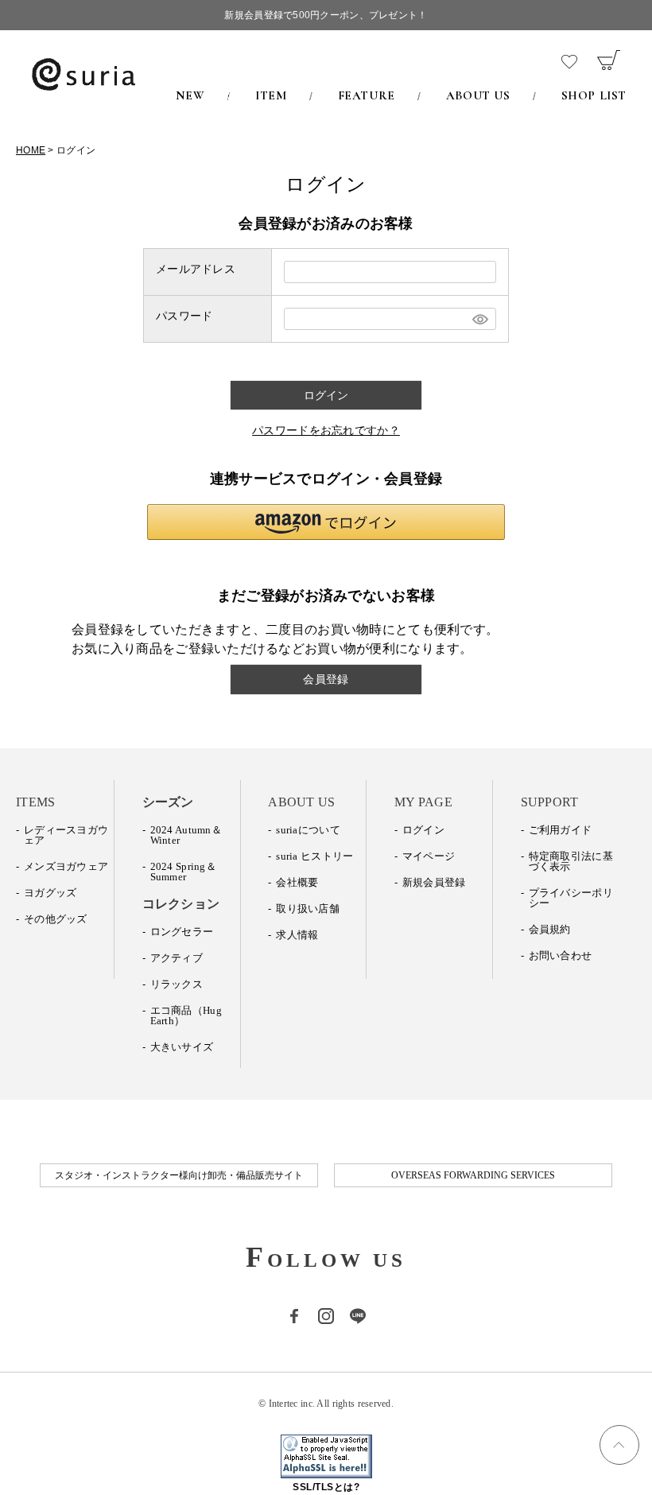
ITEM (270, 95)
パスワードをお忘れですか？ (326, 430)
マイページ (428, 856)
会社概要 (297, 882)
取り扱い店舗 (308, 908)
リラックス (176, 984)
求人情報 (297, 935)
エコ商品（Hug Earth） (186, 1015)
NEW (190, 95)
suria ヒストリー (314, 856)
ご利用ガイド (560, 830)
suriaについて (308, 830)
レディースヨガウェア (66, 835)
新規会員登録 (434, 882)
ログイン (423, 830)
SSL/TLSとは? (326, 1487)
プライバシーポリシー (571, 897)
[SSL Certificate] (326, 1469)
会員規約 (550, 929)
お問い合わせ (560, 955)
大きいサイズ (182, 1047)
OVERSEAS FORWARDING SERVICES (473, 1175)
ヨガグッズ (50, 892)
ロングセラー (182, 931)
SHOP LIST (594, 95)
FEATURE (366, 95)
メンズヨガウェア (66, 866)
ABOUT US (478, 95)
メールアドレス (195, 268)
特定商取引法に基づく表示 (571, 861)
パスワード (184, 315)
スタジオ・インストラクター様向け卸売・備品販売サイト (179, 1175)
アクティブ (176, 958)
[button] (326, 522)
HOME (30, 150)
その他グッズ (55, 919)
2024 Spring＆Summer (183, 871)
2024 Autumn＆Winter (186, 835)
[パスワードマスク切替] (478, 319)
